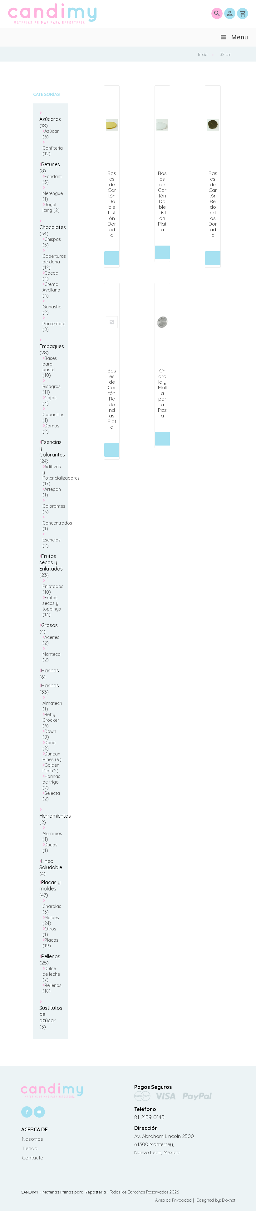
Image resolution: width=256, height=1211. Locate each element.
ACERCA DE (34, 1129)
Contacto (32, 1157)
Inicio (202, 54)
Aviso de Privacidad (174, 1200)
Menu (239, 37)
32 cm (225, 54)
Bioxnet (228, 1200)
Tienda (29, 1148)
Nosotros (32, 1139)
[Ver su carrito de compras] (242, 13)
